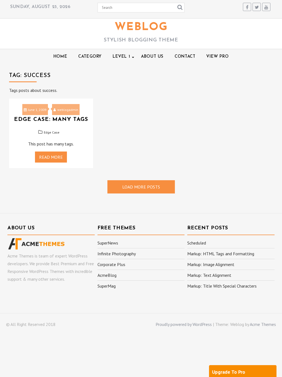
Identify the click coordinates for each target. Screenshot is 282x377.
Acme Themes (263, 324)
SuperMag (106, 286)
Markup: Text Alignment (209, 275)
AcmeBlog (106, 275)
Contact (185, 57)
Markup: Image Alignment (210, 264)
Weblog (141, 27)
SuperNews (107, 243)
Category (90, 57)
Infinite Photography (116, 253)
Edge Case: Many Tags (51, 119)
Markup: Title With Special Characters (222, 286)
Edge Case (51, 132)
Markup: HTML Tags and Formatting (220, 253)
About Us (152, 57)
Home (60, 57)
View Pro (217, 57)
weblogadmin (67, 110)
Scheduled (196, 243)
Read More (51, 157)
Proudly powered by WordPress (184, 324)
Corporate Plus (111, 264)
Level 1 (121, 57)
